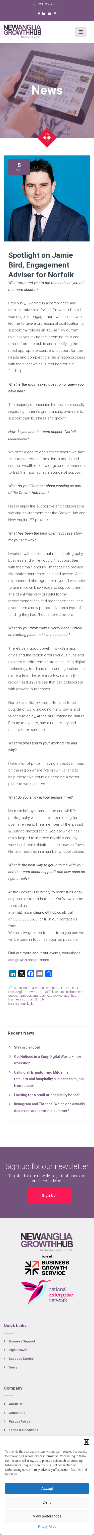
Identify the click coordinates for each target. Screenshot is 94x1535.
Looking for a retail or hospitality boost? (47, 1095)
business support (50, 988)
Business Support (22, 1341)
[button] (86, 1441)
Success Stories (21, 1358)
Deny (47, 1502)
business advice (25, 988)
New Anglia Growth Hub (25, 992)
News (13, 1367)
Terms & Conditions (23, 1430)
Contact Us (17, 1413)
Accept (47, 1488)
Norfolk (49, 992)
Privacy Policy (47, 1526)
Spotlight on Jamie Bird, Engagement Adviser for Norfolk (41, 265)
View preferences (47, 1516)
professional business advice (41, 995)
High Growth (18, 1350)
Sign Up (49, 1195)
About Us (16, 1404)
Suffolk (40, 999)
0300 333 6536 (47, 4)
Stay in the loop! (27, 1047)
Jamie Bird (72, 988)
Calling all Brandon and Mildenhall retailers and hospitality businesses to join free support (49, 1079)
